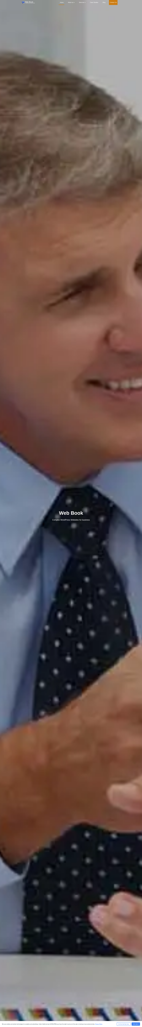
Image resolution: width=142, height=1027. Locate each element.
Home (62, 2)
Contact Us (113, 2)
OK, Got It (135, 1024)
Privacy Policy (98, 1024)
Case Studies (94, 2)
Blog (104, 2)
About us (70, 2)
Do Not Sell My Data (123, 1024)
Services (81, 2)
